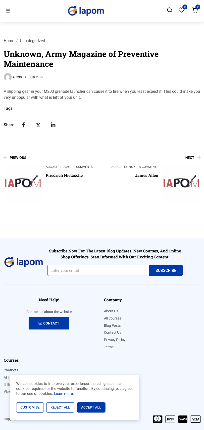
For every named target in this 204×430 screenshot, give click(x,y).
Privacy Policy (114, 340)
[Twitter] (38, 124)
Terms (108, 347)
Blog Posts (112, 325)
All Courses (112, 318)
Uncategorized (32, 40)
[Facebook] (23, 124)
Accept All (91, 407)
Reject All (60, 407)
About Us (111, 311)
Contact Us (112, 332)
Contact (51, 323)
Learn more (63, 393)
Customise (30, 407)
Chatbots (11, 370)
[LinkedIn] (53, 124)
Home (9, 40)
